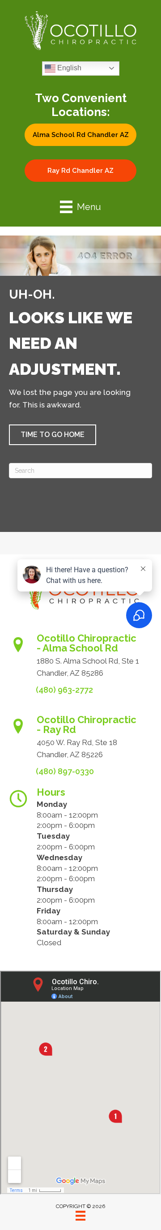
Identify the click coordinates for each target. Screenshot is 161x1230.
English (68, 68)
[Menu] (80, 1216)
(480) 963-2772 (64, 689)
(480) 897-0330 (65, 771)
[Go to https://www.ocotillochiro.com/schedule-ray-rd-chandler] (80, 740)
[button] (80, 135)
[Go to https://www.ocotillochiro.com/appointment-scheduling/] (80, 658)
